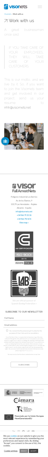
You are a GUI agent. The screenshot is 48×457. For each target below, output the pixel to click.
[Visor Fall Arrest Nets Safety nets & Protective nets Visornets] (15, 6)
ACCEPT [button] (34, 451)
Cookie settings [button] (11, 451)
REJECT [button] (24, 451)
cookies (13, 436)
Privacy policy (28, 350)
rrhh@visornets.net (17, 107)
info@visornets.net (24, 211)
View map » (24, 222)
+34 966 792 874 (24, 219)
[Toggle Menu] (40, 7)
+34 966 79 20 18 (24, 215)
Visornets (7, 14)
